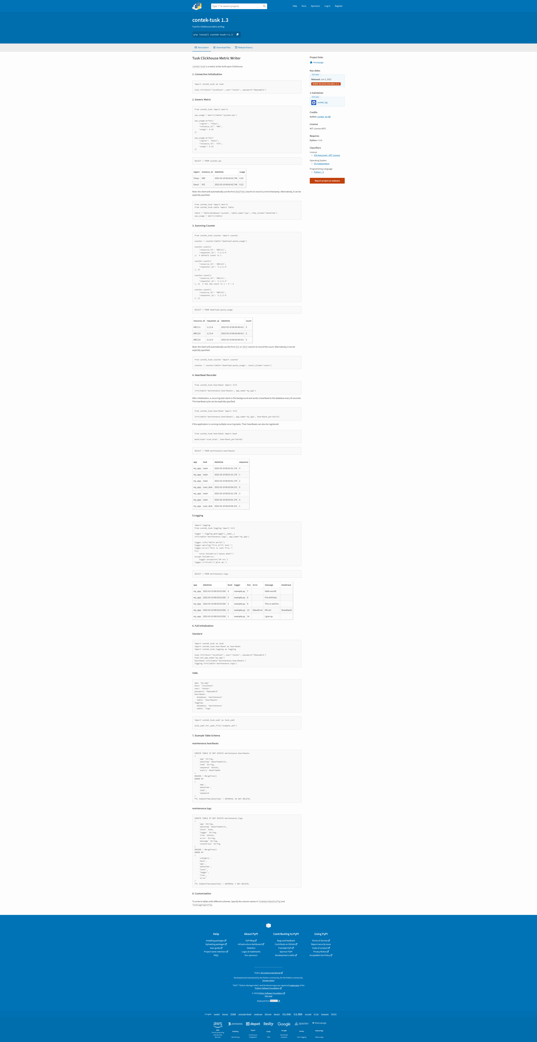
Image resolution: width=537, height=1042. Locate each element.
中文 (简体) (286, 1014)
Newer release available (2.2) (326, 83)
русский (308, 1014)
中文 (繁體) (298, 1014)
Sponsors (315, 6)
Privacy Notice (319, 951)
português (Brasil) (244, 1014)
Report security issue (321, 944)
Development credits (285, 955)
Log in (327, 6)
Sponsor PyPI (286, 951)
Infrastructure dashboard (250, 944)
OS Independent (321, 163)
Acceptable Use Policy (320, 955)
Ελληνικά (268, 1014)
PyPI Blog (250, 940)
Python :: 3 (319, 172)
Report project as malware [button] (327, 180)
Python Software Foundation (267, 988)
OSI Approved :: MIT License (327, 155)
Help (295, 6)
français (225, 1014)
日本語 (233, 1014)
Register (339, 6)
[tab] (201, 47)
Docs (304, 6)
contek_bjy (322, 116)
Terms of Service (320, 940)
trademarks (294, 985)
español (217, 1014)
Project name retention (215, 951)
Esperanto (325, 1014)
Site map (268, 996)
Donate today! (268, 980)
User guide (215, 948)
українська (258, 1014)
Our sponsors (251, 955)
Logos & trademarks (251, 951)
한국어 (334, 1014)
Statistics (251, 948)
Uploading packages (214, 944)
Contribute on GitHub (285, 944)
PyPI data (315, 74)
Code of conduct (320, 948)
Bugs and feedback (286, 940)
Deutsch (277, 1014)
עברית (316, 1014)
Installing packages (215, 940)
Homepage (318, 62)
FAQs (216, 955)
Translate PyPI (284, 948)
